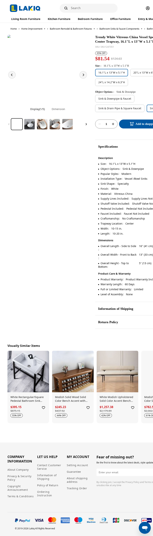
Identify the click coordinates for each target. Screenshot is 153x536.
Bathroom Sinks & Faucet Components (119, 28)
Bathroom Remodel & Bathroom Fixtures (71, 28)
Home (13, 28)
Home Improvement (31, 28)
